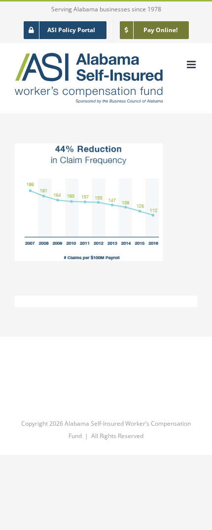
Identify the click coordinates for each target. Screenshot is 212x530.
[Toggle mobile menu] (192, 64)
